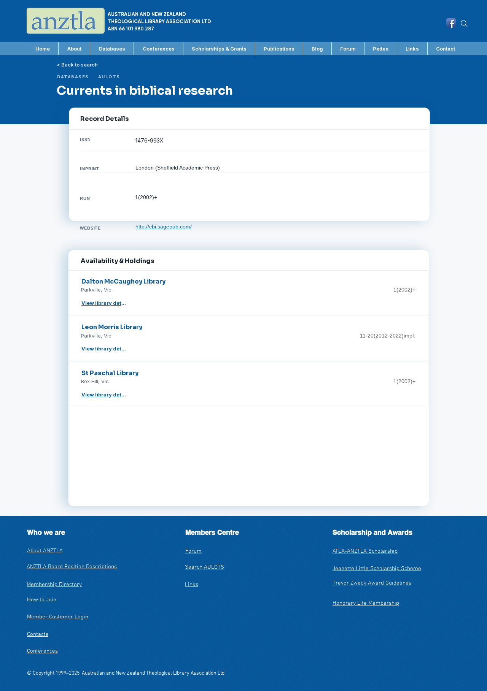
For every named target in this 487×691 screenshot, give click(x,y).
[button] (112, 48)
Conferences (42, 651)
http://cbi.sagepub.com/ (163, 226)
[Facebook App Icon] (451, 23)
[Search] (464, 24)
